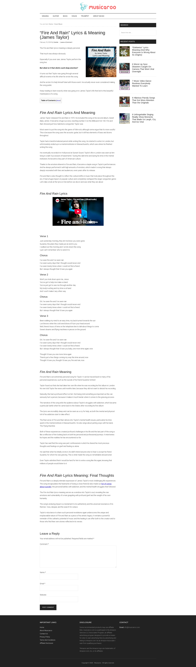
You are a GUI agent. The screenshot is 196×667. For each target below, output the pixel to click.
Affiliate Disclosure (46, 643)
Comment (44, 544)
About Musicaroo (46, 630)
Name (43, 572)
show (58, 100)
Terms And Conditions (47, 640)
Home (42, 627)
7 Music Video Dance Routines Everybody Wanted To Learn (141, 83)
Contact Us (44, 634)
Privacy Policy (45, 637)
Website (43, 595)
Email (42, 584)
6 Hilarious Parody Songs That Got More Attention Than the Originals (143, 100)
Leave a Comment (66, 42)
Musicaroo (98, 6)
